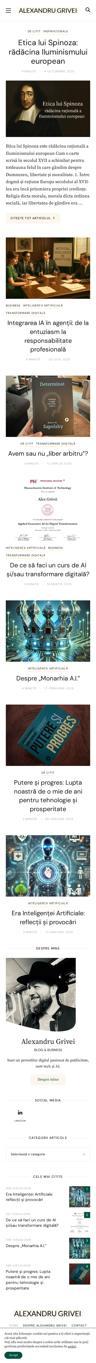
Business (13, 305)
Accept (13, 1355)
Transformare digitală (25, 313)
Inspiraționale (55, 31)
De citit (34, 31)
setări (72, 1347)
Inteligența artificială (43, 305)
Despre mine (48, 1079)
